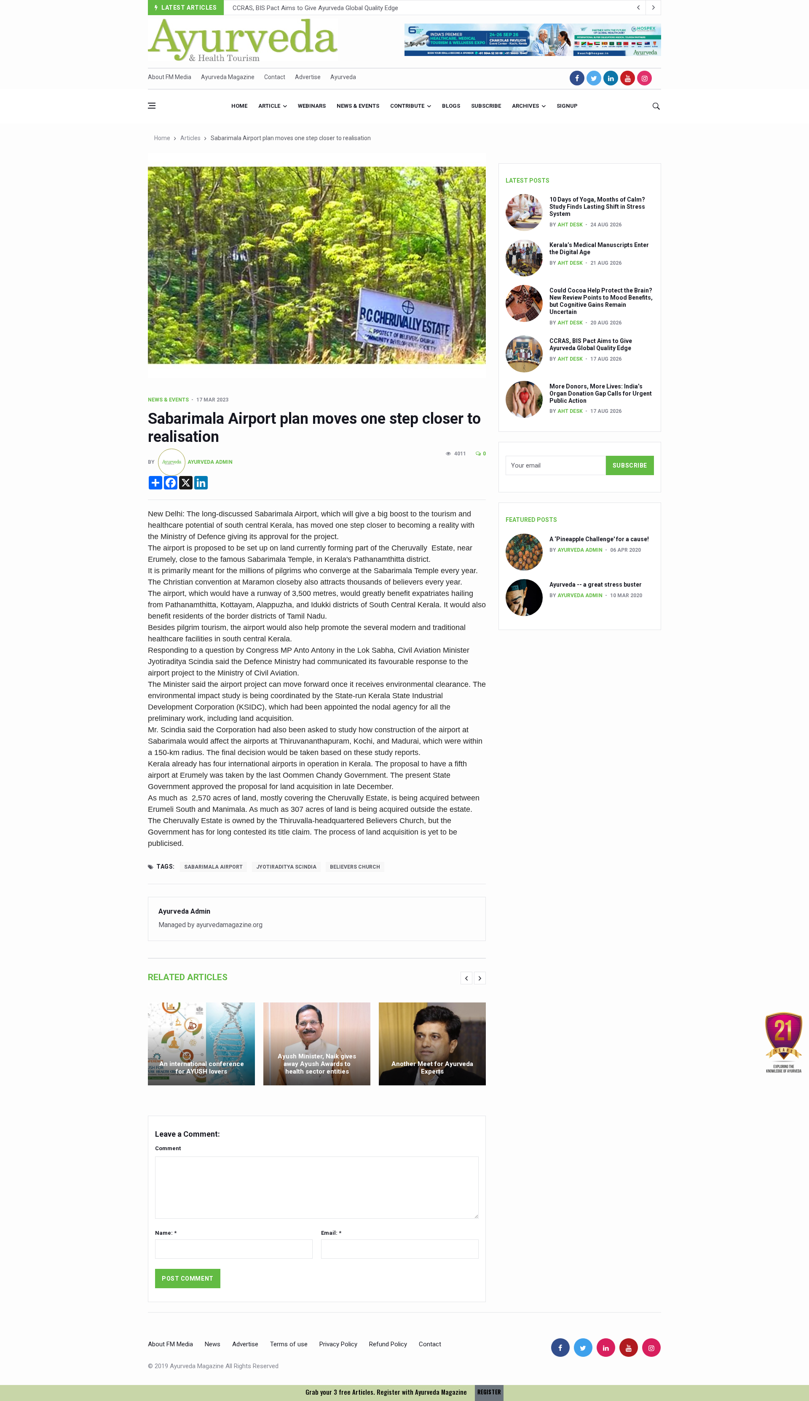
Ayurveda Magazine (227, 77)
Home (239, 106)
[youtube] (627, 78)
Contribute (407, 106)
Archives (525, 106)
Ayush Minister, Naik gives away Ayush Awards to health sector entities (317, 1064)
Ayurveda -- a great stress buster (595, 584)
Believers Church (355, 867)
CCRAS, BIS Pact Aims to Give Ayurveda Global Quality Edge (590, 344)
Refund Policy (388, 1344)
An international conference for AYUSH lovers (201, 1067)
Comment (168, 1148)
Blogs (451, 106)
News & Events (358, 106)
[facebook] (577, 78)
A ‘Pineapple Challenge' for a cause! (599, 539)
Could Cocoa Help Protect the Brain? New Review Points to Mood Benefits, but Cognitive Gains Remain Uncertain (601, 301)
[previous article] (653, 7)
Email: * (331, 1233)
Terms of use (289, 1344)
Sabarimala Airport (213, 867)
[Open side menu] (151, 105)
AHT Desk (570, 225)
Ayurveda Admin (210, 462)
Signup (567, 106)
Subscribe (486, 106)
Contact (274, 77)
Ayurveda (343, 77)
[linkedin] (610, 78)
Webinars (312, 106)
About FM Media (169, 77)
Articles (190, 138)
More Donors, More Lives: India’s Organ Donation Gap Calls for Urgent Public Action (348, 8)
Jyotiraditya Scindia (286, 867)
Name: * (166, 1233)
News (212, 1344)
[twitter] (594, 78)
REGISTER (489, 1392)
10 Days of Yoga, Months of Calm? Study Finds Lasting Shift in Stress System (597, 206)
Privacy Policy (338, 1344)
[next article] (638, 7)
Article (269, 106)
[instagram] (644, 78)
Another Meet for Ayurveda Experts (432, 1067)
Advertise (308, 77)
